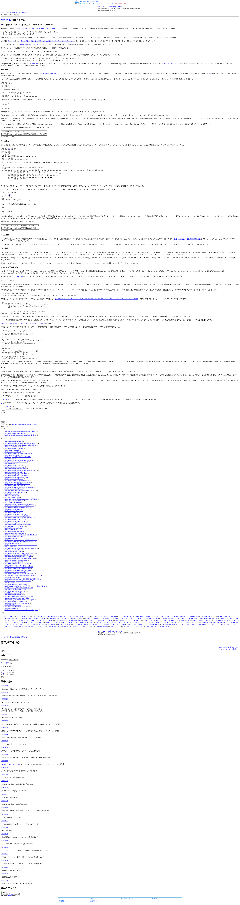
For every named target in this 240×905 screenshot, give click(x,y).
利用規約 (154, 899)
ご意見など (93, 901)
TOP (60, 899)
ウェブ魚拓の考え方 (127, 899)
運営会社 (61, 901)
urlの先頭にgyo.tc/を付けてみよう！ (91, 1)
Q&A (91, 899)
